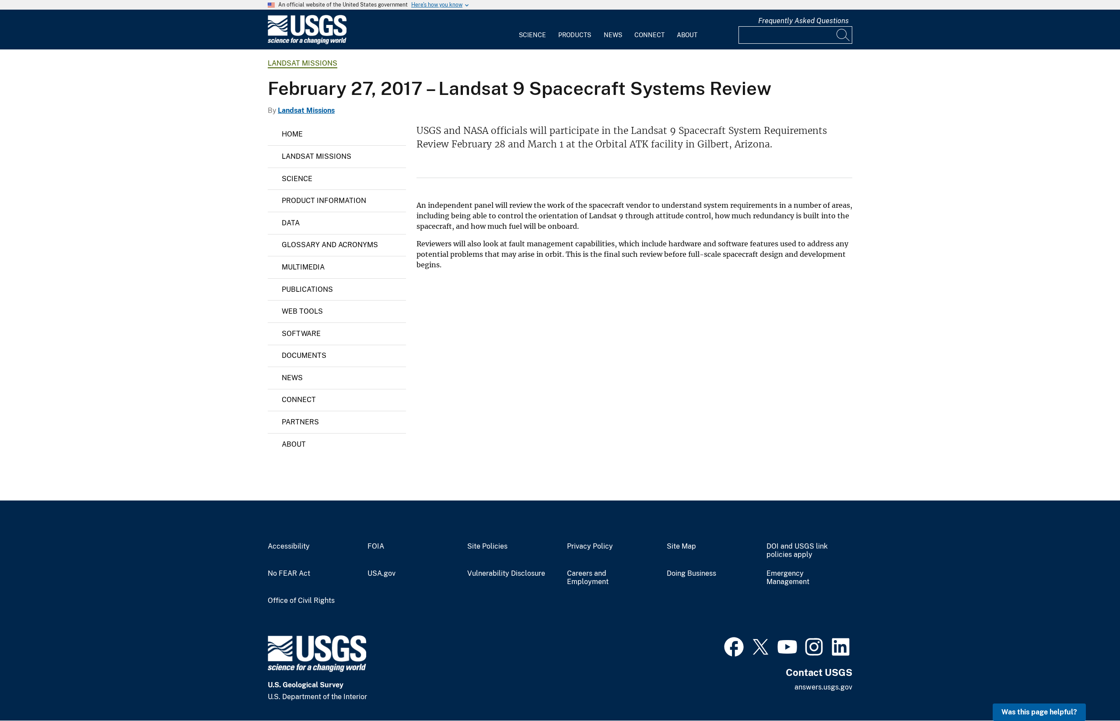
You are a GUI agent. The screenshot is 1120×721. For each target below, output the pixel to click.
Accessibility (289, 546)
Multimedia (303, 267)
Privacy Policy (590, 546)
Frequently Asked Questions (803, 21)
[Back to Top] (1088, 689)
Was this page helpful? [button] (1039, 712)
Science (532, 35)
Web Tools (302, 311)
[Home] (307, 42)
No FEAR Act (289, 574)
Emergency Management (787, 578)
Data (291, 223)
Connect (649, 35)
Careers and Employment (588, 578)
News (613, 35)
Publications (307, 289)
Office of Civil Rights (301, 601)
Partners (300, 422)
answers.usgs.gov (823, 687)
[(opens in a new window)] (734, 645)
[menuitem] (532, 30)
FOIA (376, 546)
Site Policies (487, 546)
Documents (304, 355)
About (687, 35)
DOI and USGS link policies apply (797, 550)
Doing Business (691, 574)
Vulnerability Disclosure (506, 574)
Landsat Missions (302, 63)
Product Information (324, 200)
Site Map (681, 546)
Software (301, 333)
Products (574, 35)
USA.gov (382, 574)
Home (292, 134)
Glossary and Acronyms (330, 245)
